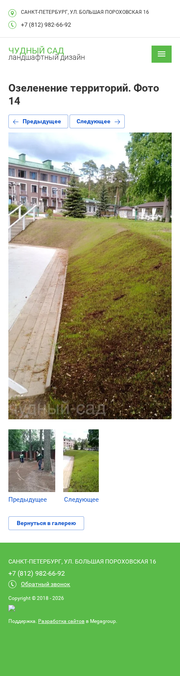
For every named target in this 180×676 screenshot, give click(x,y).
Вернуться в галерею (46, 523)
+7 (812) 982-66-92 (46, 24)
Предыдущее (42, 121)
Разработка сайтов (61, 621)
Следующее (94, 121)
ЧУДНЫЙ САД (36, 51)
